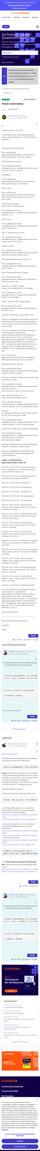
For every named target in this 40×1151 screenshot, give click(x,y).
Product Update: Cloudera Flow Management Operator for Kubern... (17, 1028)
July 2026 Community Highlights (13, 1007)
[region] (20, 1123)
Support (35, 17)
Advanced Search (8, 62)
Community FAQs (10, 1091)
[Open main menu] (37, 26)
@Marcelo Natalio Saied (9, 754)
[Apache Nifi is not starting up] (37, 729)
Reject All (20, 1141)
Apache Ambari (13, 109)
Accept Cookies (20, 1146)
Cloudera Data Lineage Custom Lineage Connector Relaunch (19, 1020)
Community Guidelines (12, 1086)
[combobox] (20, 57)
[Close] (37, 1099)
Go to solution (30, 99)
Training (17, 17)
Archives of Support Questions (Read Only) (17, 89)
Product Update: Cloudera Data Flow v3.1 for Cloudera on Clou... (20, 1036)
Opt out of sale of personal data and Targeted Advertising (20, 1134)
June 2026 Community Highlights (14, 1013)
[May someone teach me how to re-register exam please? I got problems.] (2, 729)
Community (6, 17)
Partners (26, 17)
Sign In (6, 26)
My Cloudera (8, 1096)
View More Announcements (20, 1042)
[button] (37, 122)
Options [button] (7, 93)
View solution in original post (12, 710)
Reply (33, 635)
